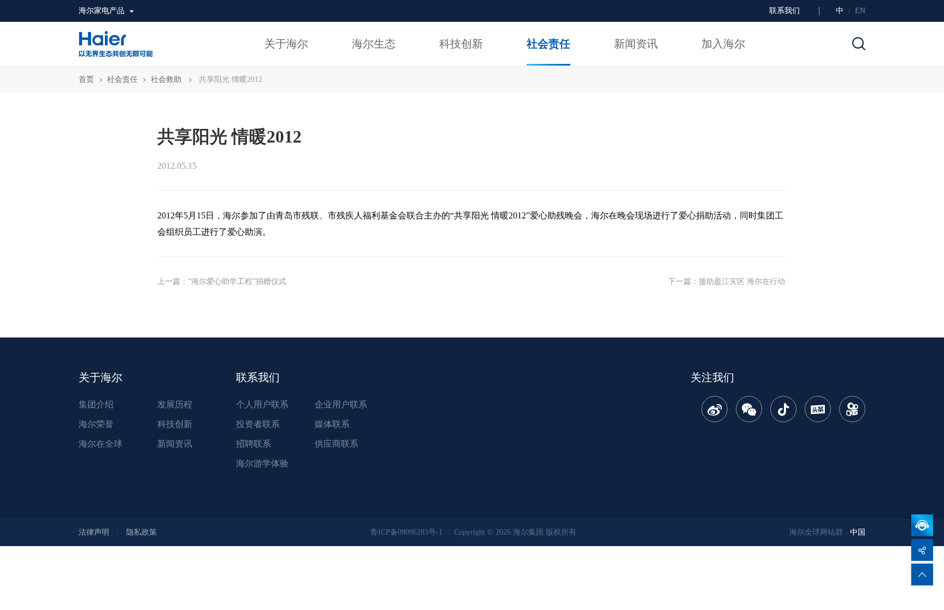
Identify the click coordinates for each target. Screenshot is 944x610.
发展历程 (174, 404)
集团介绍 (96, 404)
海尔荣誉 (96, 424)
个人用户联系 (262, 404)
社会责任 (122, 79)
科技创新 (174, 424)
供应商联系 (336, 443)
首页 (86, 79)
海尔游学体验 (262, 463)
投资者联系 (258, 424)
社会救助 (166, 79)
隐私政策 (141, 532)
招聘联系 (253, 443)
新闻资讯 (174, 443)
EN (860, 11)
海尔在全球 (100, 443)
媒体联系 (332, 424)
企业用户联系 (341, 404)
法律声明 (94, 532)
